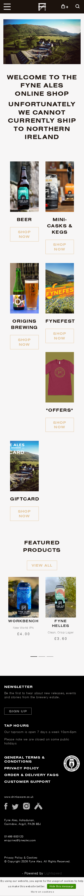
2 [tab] (43, 656)
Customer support (27, 781)
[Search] (78, 7)
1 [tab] (35, 656)
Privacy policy (21, 768)
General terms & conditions (24, 759)
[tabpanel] (23, 615)
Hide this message (61, 886)
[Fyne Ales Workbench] (23, 597)
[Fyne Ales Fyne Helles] (60, 597)
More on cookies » (42, 892)
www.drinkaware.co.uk (19, 797)
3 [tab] (51, 656)
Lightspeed (53, 873)
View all (42, 565)
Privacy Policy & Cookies (20, 857)
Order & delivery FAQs (31, 775)
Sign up (18, 711)
